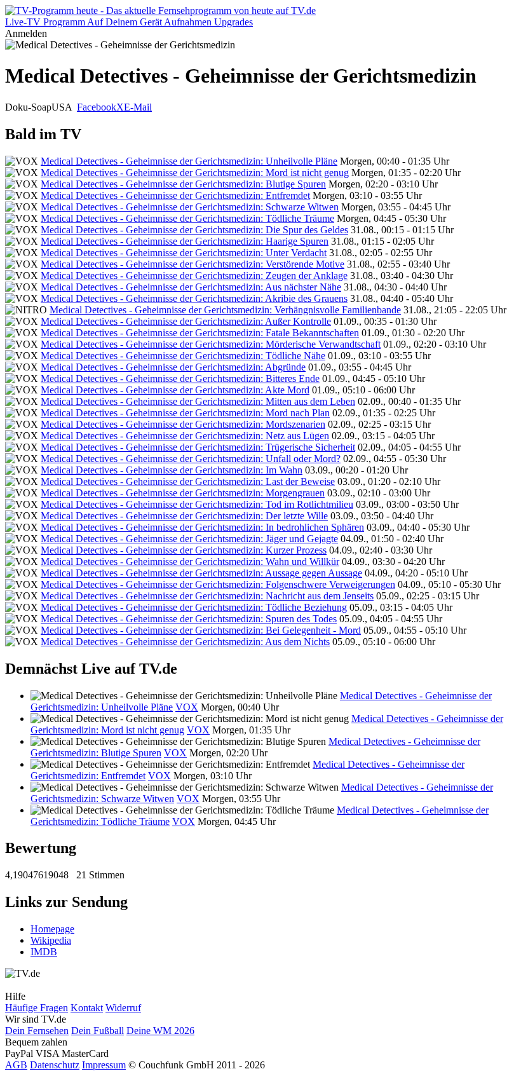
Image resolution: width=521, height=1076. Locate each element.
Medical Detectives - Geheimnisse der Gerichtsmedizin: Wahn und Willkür (190, 561)
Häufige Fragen (36, 1007)
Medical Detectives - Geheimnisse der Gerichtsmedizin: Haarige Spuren (184, 241)
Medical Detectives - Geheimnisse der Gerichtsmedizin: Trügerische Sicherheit (198, 447)
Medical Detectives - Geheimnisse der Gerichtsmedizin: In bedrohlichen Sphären (202, 527)
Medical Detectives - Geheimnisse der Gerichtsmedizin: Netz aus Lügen (185, 435)
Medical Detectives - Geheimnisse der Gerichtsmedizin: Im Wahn (171, 470)
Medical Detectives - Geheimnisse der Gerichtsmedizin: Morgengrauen (183, 492)
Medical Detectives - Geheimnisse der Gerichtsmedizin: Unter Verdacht (184, 252)
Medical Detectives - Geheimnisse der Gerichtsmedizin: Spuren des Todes (189, 618)
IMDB (43, 951)
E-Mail (138, 107)
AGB (16, 1064)
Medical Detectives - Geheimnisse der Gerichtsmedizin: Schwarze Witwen (190, 206)
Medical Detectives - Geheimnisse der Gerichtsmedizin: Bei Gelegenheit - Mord (201, 630)
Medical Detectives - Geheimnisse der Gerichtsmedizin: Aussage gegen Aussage (201, 573)
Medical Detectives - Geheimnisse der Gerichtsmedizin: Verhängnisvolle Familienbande (225, 309)
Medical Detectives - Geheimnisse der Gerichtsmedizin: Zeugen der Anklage (194, 275)
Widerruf (123, 1007)
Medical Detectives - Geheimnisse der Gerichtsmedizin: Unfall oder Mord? (191, 458)
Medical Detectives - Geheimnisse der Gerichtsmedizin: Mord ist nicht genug (195, 172)
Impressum (104, 1064)
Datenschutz (54, 1064)
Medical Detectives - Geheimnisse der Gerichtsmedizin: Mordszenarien (183, 424)
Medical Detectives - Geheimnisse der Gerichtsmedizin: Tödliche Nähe (183, 355)
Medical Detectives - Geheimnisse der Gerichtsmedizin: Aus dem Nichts (185, 641)
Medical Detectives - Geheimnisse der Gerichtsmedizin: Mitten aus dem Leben (198, 401)
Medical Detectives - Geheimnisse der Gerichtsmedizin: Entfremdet (175, 195)
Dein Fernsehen (37, 1030)
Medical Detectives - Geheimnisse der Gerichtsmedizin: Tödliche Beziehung (194, 607)
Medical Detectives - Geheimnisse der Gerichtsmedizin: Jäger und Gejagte (189, 538)
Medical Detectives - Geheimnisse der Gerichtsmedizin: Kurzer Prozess (184, 550)
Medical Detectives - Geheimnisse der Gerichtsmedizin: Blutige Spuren (183, 184)
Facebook (96, 107)
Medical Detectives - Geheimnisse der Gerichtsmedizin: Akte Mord (175, 390)
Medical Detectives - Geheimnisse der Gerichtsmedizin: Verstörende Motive (192, 264)
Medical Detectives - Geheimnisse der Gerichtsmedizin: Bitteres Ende (180, 378)
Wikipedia (50, 940)
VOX (186, 707)
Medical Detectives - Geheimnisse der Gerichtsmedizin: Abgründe (173, 367)
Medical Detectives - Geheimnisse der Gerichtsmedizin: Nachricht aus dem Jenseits (207, 595)
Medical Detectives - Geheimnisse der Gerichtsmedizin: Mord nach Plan (185, 412)
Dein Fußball (97, 1030)
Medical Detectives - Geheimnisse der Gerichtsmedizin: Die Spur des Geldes (194, 229)
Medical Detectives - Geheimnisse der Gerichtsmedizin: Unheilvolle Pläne (189, 161)
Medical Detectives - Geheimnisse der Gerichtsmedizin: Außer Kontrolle (186, 321)
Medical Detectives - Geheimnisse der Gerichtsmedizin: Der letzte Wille (184, 515)
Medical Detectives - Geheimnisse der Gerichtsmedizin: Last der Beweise (188, 481)
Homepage (52, 928)
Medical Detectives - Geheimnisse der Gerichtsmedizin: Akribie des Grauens (194, 298)
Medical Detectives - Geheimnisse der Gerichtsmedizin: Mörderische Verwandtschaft (211, 344)
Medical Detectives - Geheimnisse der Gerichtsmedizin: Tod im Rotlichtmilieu (197, 504)
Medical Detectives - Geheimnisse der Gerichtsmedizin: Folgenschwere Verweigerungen (218, 584)
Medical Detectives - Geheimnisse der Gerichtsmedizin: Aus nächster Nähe (191, 287)
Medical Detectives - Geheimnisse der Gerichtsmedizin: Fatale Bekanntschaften (200, 332)
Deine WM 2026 (160, 1030)
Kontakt (87, 1007)
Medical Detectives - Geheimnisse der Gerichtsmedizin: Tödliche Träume (187, 218)
